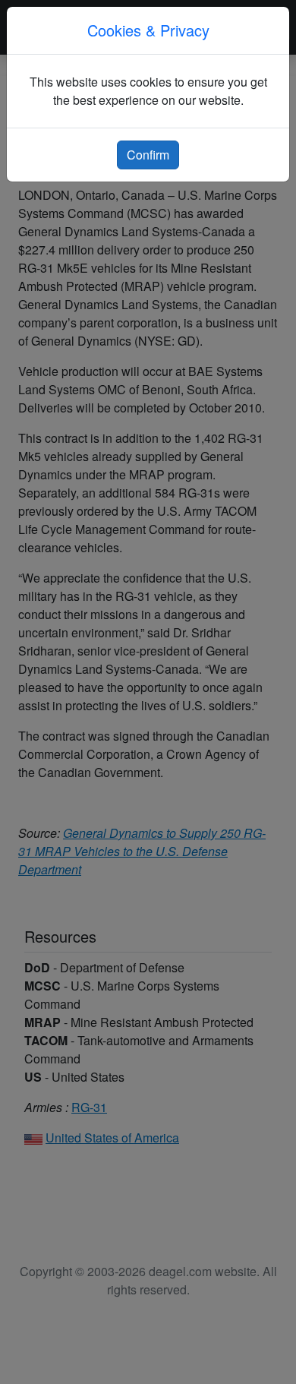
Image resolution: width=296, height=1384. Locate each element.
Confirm (148, 154)
